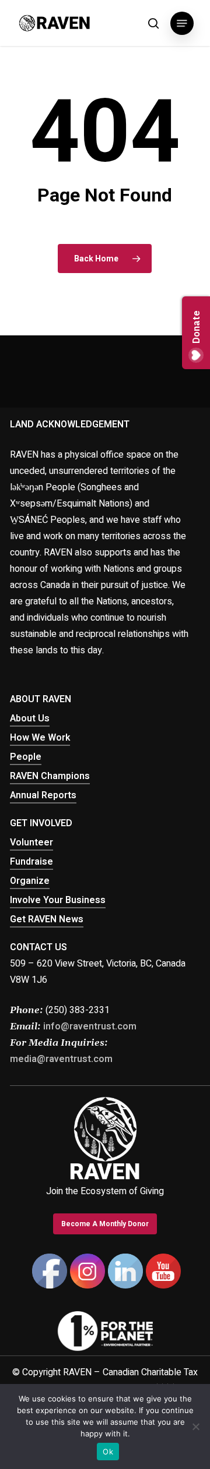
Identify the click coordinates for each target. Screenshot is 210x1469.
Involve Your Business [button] (58, 900)
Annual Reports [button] (43, 795)
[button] (182, 23)
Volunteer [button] (31, 842)
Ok (108, 1451)
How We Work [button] (40, 738)
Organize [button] (30, 881)
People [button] (25, 757)
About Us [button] (30, 718)
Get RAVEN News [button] (46, 919)
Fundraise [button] (31, 862)
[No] (195, 1426)
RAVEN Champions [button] (50, 776)
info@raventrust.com (89, 1026)
